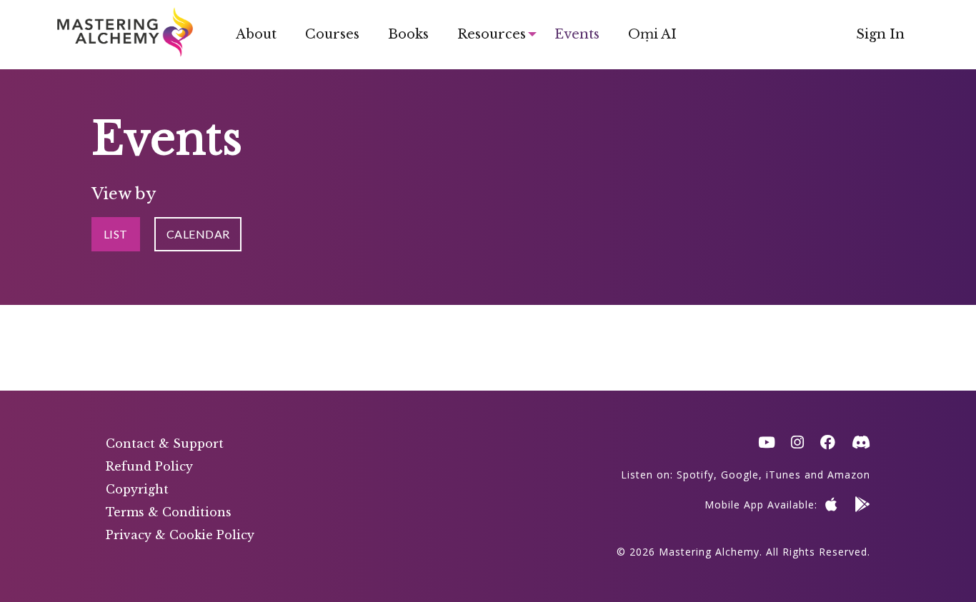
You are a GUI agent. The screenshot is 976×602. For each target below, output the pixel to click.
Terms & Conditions (168, 512)
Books (408, 34)
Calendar (198, 234)
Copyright (137, 489)
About (256, 34)
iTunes (783, 474)
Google (740, 474)
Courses (332, 34)
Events (576, 34)
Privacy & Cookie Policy (180, 535)
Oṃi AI (652, 34)
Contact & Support (165, 443)
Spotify (695, 474)
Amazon (848, 474)
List (116, 234)
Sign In (880, 34)
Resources (491, 34)
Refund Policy (149, 466)
